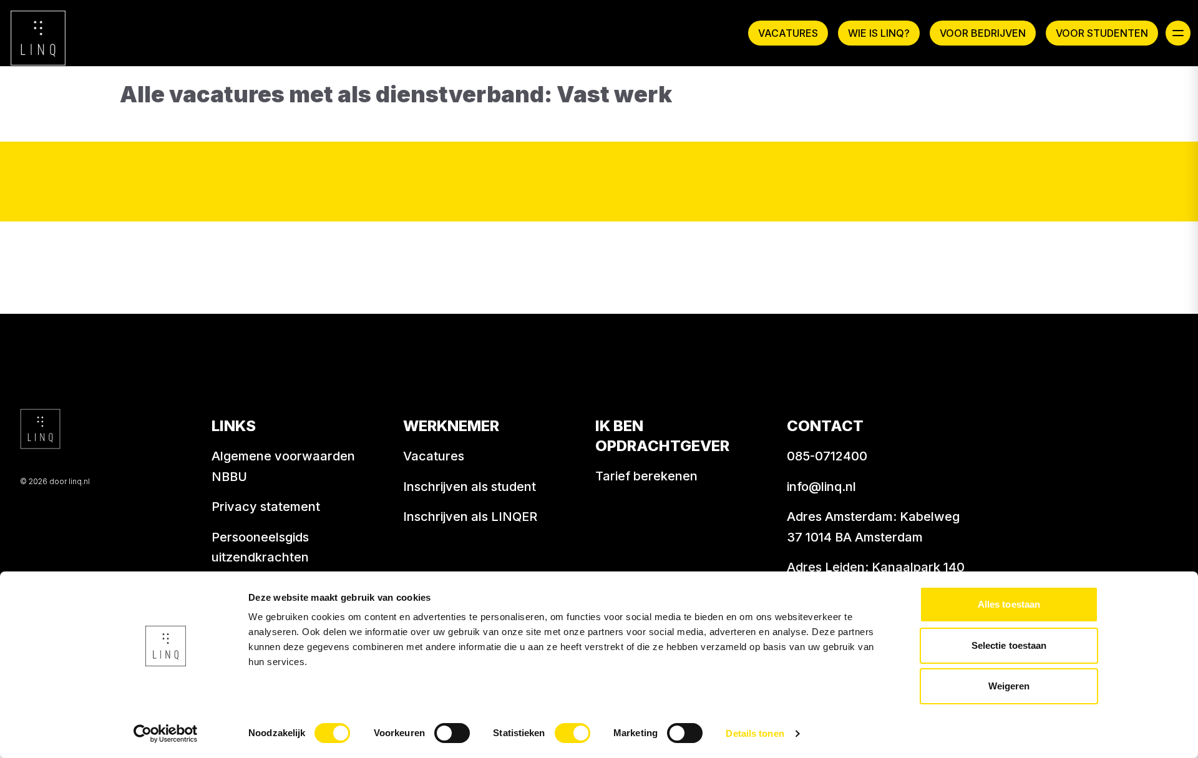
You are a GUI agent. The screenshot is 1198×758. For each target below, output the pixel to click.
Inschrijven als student (469, 486)
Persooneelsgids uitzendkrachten (260, 547)
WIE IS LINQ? (879, 33)
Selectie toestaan (1009, 645)
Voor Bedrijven (983, 33)
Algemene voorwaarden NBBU (283, 466)
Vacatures (788, 33)
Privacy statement (266, 506)
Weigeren (1009, 686)
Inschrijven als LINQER (470, 516)
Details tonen (755, 733)
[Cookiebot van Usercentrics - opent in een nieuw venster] (165, 733)
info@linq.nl (821, 486)
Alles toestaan (1009, 604)
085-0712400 (827, 456)
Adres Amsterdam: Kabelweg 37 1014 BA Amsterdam (873, 527)
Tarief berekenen (646, 476)
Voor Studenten (1102, 33)
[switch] (452, 733)
